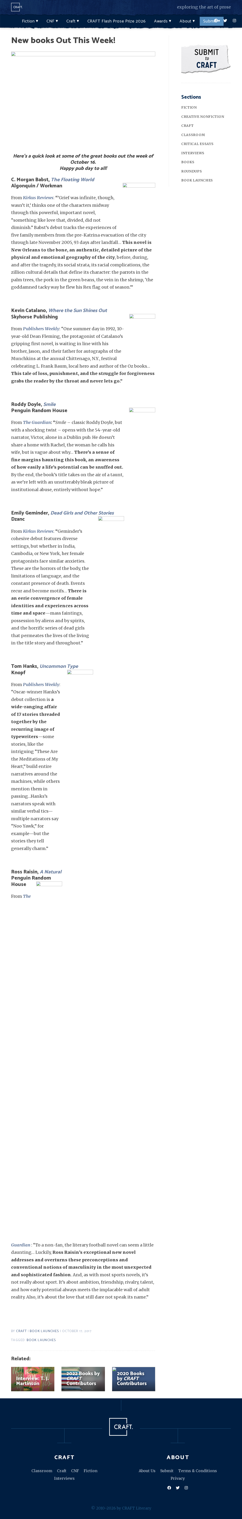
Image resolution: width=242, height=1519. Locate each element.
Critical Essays (197, 144)
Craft (71, 21)
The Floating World (72, 180)
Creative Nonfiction (202, 116)
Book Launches (44, 1331)
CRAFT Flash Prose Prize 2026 (116, 21)
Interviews (192, 153)
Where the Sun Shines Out (77, 311)
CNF (51, 21)
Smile (49, 405)
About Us (147, 1470)
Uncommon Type (58, 666)
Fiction (28, 21)
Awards (161, 21)
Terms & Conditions (197, 1470)
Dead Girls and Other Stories (82, 513)
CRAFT (21, 1331)
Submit (209, 21)
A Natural (50, 872)
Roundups (191, 171)
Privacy (178, 1478)
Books (187, 162)
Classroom (193, 135)
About (186, 21)
